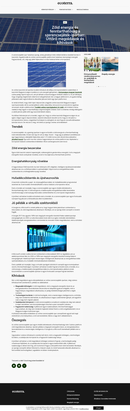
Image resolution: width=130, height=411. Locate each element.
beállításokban (84, 409)
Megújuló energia (83, 9)
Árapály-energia (108, 74)
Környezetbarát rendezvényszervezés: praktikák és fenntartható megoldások (92, 78)
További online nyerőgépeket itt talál (49, 107)
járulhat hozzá (17, 139)
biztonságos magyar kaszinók (70, 92)
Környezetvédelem (47, 9)
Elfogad (98, 408)
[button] (14, 366)
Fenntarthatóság (65, 9)
